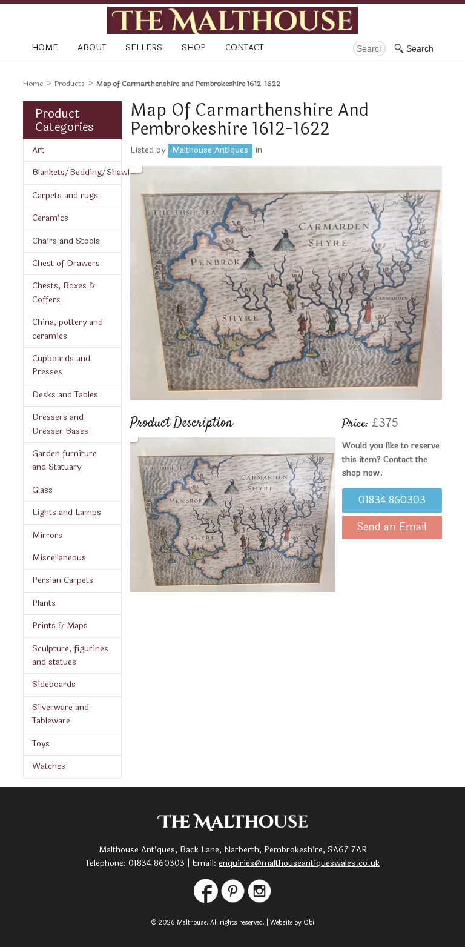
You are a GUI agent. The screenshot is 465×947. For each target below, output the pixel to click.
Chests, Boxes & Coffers (63, 292)
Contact (244, 47)
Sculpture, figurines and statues (70, 655)
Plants (44, 603)
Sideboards (54, 684)
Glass (42, 489)
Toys (41, 743)
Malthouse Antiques (210, 150)
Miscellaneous (59, 557)
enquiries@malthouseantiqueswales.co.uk (299, 863)
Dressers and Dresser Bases (60, 424)
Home (44, 47)
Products (69, 83)
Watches (48, 766)
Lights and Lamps (66, 512)
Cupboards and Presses (61, 365)
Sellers (143, 47)
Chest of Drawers (66, 263)
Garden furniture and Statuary (64, 460)
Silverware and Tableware (60, 714)
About (92, 47)
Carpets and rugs (65, 195)
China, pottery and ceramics (67, 329)
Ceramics (50, 217)
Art (38, 150)
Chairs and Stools (66, 240)
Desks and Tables (65, 394)
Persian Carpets (62, 580)
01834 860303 (392, 500)
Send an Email (392, 527)
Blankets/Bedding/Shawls (76, 172)
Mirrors (47, 535)
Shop (194, 47)
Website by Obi (292, 922)
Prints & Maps (60, 625)
